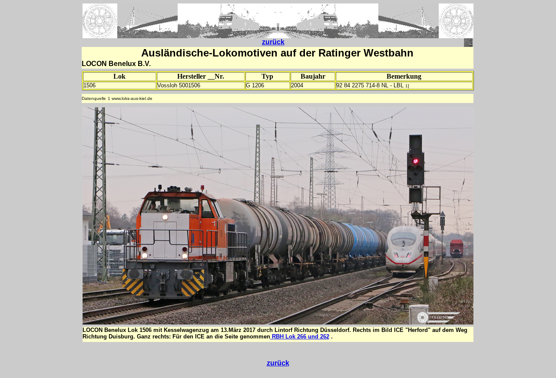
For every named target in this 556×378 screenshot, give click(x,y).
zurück (273, 42)
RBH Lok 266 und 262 (299, 336)
